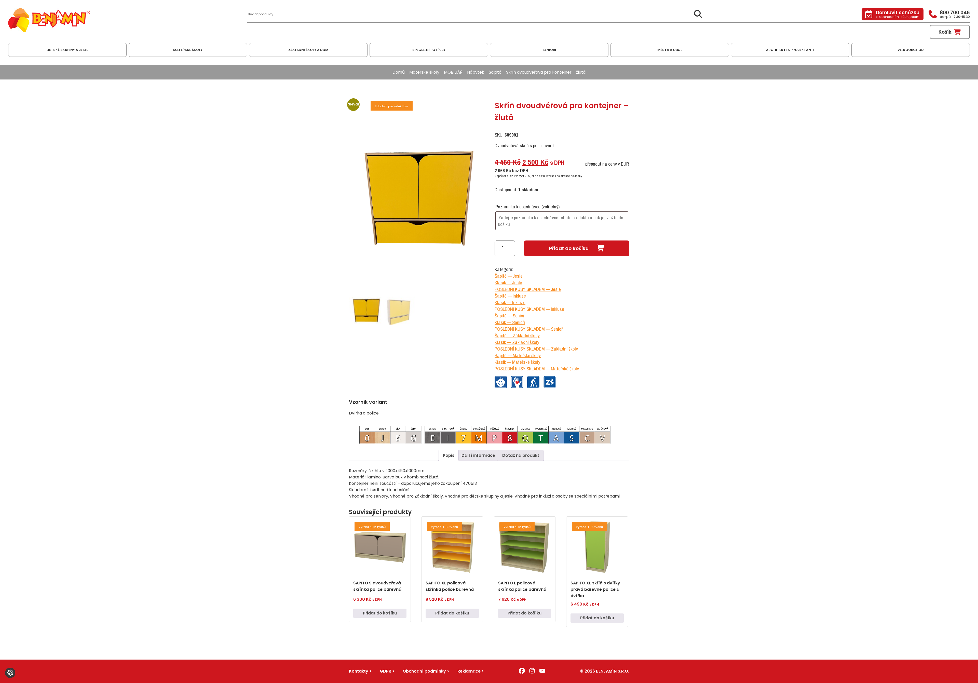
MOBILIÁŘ (453, 72)
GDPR (385, 671)
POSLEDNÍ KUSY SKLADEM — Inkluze (529, 309)
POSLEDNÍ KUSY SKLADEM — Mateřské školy (537, 368)
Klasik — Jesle (508, 282)
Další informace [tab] (478, 455)
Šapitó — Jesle (509, 276)
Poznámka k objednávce (527, 206)
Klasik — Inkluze (510, 302)
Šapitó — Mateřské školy (518, 355)
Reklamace (469, 671)
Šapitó (495, 72)
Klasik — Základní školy (517, 342)
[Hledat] (698, 14)
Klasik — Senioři (510, 322)
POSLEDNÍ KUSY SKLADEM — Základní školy (536, 348)
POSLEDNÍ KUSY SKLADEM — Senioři (529, 329)
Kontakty (358, 671)
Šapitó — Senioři (510, 315)
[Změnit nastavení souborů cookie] (10, 673)
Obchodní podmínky (424, 671)
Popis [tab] (448, 455)
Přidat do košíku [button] (380, 613)
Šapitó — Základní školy (517, 335)
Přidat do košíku (569, 248)
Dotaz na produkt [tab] (520, 455)
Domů (398, 72)
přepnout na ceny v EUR (607, 163)
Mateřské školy (424, 72)
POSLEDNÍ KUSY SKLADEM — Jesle (528, 289)
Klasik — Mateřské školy (517, 362)
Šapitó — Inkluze (510, 295)
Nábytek (475, 72)
